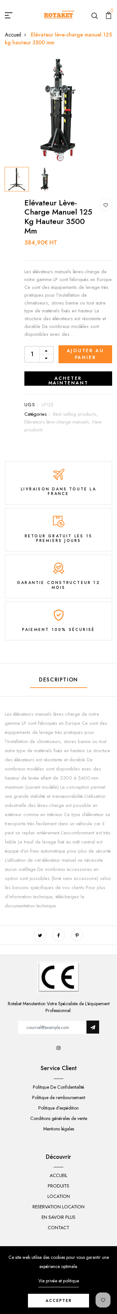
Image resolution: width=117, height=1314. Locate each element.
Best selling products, (75, 414)
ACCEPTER (59, 1301)
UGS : (31, 404)
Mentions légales (58, 1129)
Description (58, 679)
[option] (58, 110)
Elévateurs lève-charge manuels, (58, 422)
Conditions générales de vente (58, 1118)
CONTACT (58, 1227)
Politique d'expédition (58, 1108)
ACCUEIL (58, 1175)
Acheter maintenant (68, 380)
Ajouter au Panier (85, 354)
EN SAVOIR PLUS (58, 1217)
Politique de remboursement (58, 1097)
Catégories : (37, 414)
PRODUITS (58, 1186)
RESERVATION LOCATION (58, 1206)
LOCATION (58, 1196)
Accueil (13, 34)
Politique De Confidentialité (58, 1087)
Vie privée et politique (58, 1280)
